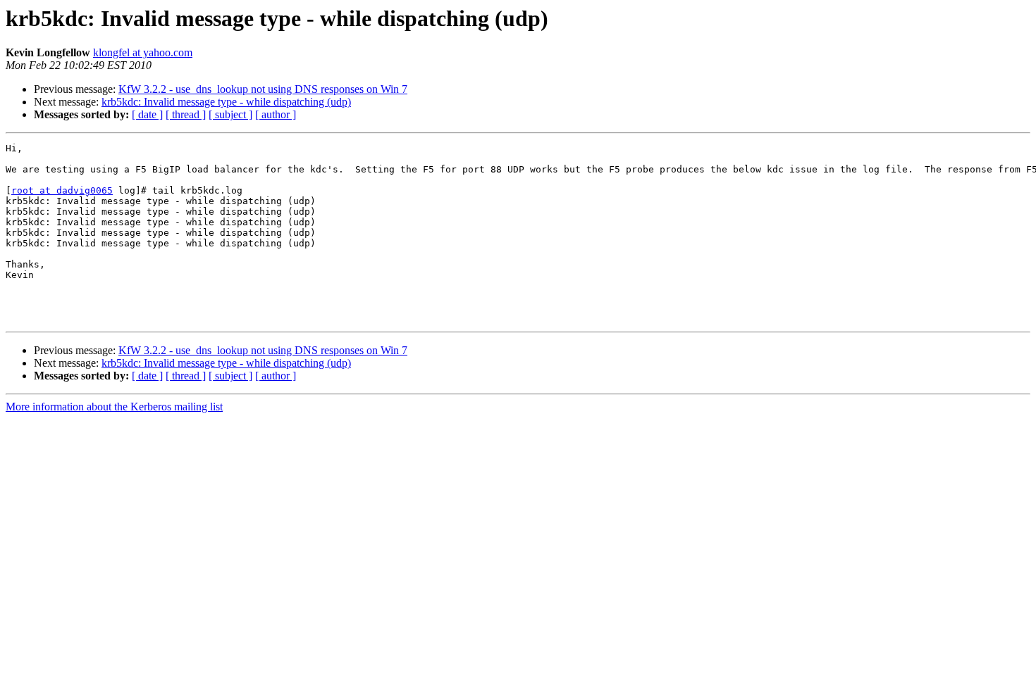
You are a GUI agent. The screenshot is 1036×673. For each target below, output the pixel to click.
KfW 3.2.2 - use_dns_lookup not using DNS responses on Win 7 (262, 89)
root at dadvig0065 (62, 190)
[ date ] (147, 114)
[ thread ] (186, 114)
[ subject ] (230, 114)
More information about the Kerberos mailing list (114, 407)
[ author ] (275, 114)
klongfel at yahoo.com (142, 52)
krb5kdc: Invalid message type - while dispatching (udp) (226, 102)
